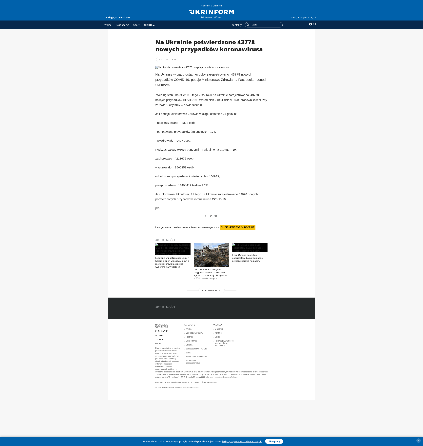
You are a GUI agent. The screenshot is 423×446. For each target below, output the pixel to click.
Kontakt (218, 333)
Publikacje (161, 331)
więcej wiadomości (211, 290)
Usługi (217, 337)
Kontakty (237, 24)
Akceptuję (274, 441)
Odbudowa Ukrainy (194, 333)
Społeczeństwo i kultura (196, 349)
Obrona (189, 345)
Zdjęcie (159, 339)
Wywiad (159, 335)
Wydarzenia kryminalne (196, 357)
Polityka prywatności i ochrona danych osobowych (224, 343)
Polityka (189, 337)
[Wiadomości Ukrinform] (211, 11)
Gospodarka (122, 24)
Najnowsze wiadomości (161, 326)
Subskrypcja (110, 17)
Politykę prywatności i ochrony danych (242, 441)
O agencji (219, 329)
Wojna (108, 24)
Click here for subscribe (237, 227)
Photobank (124, 17)
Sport (136, 24)
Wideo (158, 344)
